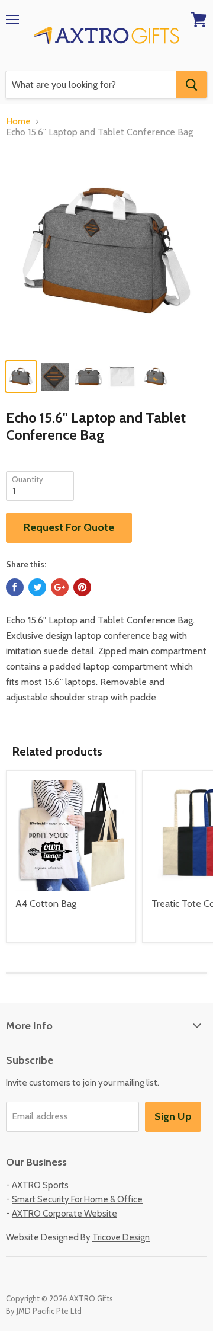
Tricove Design (121, 1237)
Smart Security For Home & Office (77, 1199)
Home (18, 121)
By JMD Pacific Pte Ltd (44, 1311)
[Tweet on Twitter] (37, 587)
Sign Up (173, 1116)
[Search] (191, 84)
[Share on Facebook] (15, 587)
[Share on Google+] (60, 587)
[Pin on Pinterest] (82, 587)
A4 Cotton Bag (45, 903)
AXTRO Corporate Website (64, 1213)
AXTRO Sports (40, 1185)
